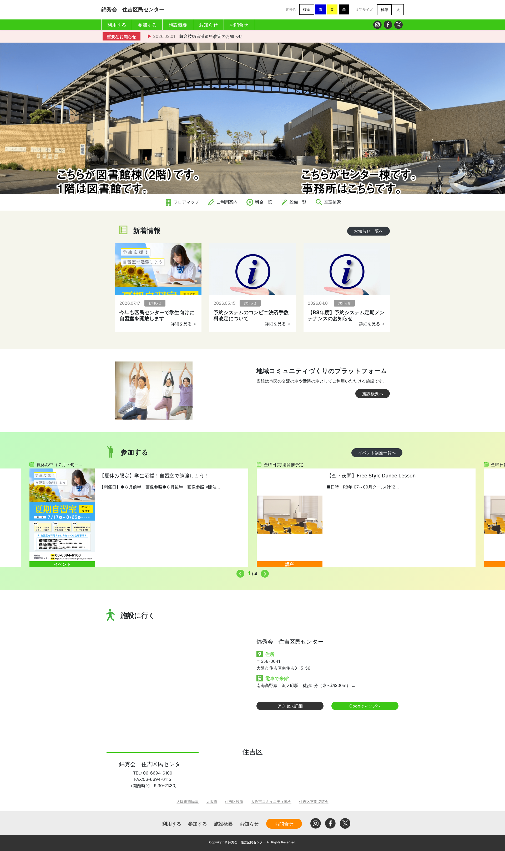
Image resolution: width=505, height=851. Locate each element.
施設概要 (223, 824)
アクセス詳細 (290, 706)
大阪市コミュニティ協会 (271, 801)
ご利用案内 (226, 202)
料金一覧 (263, 202)
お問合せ (284, 824)
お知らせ (249, 824)
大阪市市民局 (187, 801)
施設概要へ (372, 393)
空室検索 (332, 202)
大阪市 (211, 801)
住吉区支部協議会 (314, 801)
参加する (197, 824)
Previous (239, 572)
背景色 (291, 10)
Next (263, 572)
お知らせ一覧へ (368, 231)
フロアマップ (185, 202)
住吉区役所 (234, 801)
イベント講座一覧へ (377, 452)
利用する (171, 824)
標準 (306, 9)
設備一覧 (297, 202)
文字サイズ (364, 10)
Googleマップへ (365, 706)
